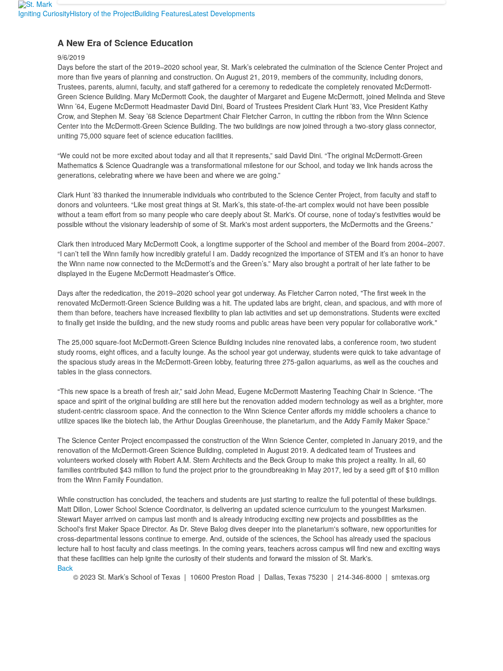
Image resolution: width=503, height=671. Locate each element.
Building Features (162, 13)
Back (65, 568)
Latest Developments (222, 13)
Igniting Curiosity (44, 13)
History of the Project (102, 13)
